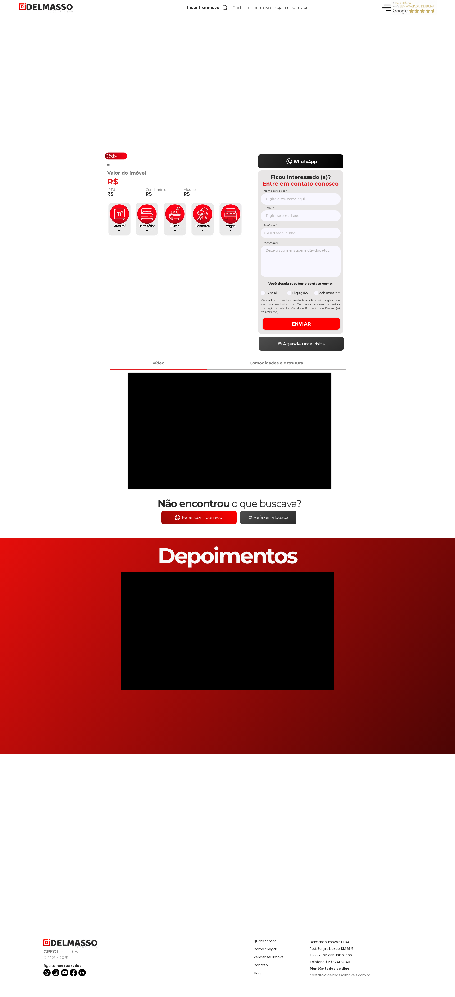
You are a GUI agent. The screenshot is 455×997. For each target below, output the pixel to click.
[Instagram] (55, 972)
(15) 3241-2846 (338, 962)
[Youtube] (64, 972)
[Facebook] (73, 972)
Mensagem (271, 243)
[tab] (158, 363)
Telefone (269, 225)
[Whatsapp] (47, 972)
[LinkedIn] (82, 972)
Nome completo (274, 191)
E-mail (268, 208)
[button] (203, 7)
